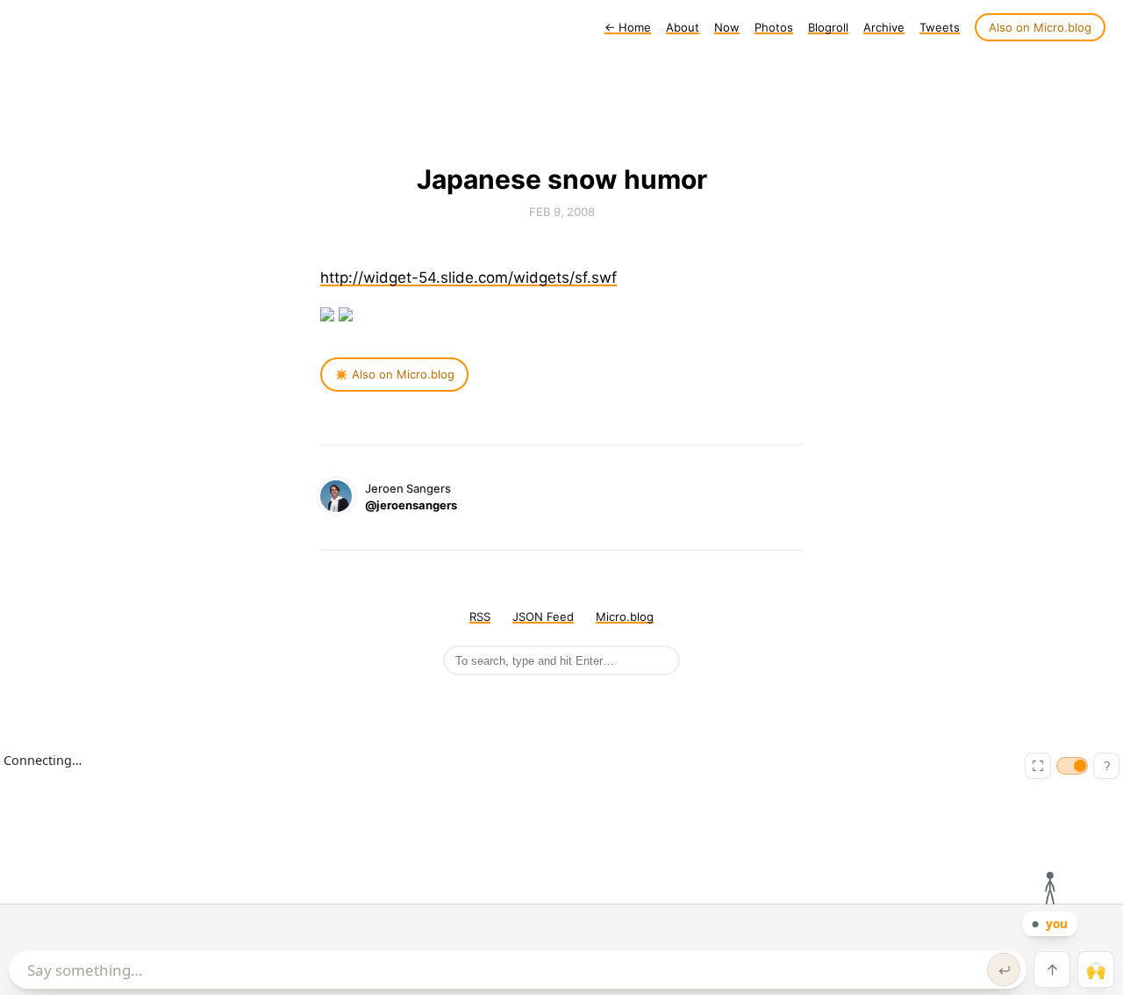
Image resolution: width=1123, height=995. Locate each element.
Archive (884, 27)
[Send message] (1003, 969)
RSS (479, 616)
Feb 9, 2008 (562, 212)
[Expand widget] (1038, 766)
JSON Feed (543, 616)
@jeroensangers (411, 505)
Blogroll (828, 27)
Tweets (939, 27)
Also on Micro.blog (1040, 27)
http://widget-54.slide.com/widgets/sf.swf (468, 277)
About (682, 27)
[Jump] (1052, 969)
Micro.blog (625, 616)
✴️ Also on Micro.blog (394, 374)
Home (627, 27)
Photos (774, 27)
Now (727, 27)
